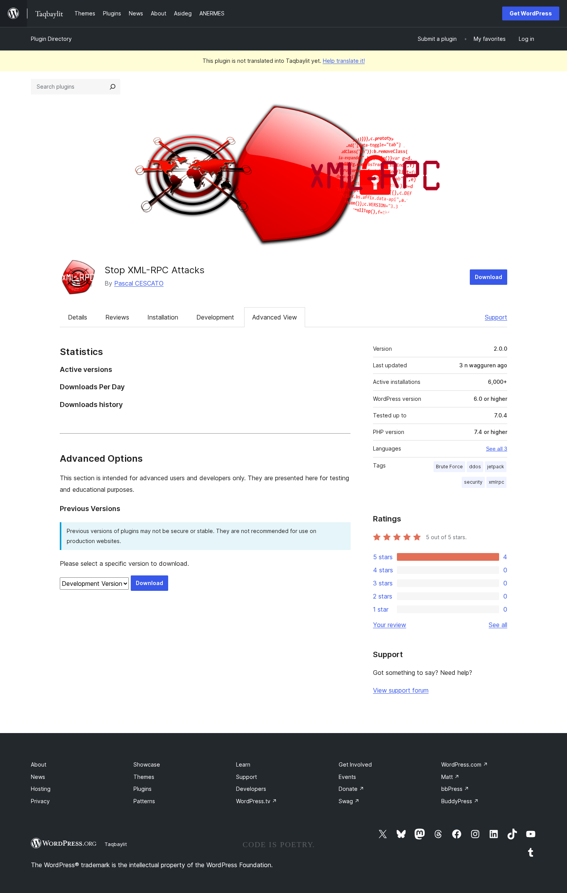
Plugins (142, 788)
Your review (389, 625)
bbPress (455, 788)
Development (215, 317)
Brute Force (449, 466)
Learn (243, 764)
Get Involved (355, 764)
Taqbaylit (116, 844)
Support (496, 317)
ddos (475, 466)
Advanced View (274, 317)
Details (77, 317)
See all (498, 625)
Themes (143, 777)
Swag (349, 801)
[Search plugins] (112, 86)
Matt (450, 777)
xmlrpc (496, 482)
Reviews (117, 317)
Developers (251, 788)
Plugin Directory (51, 38)
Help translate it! (344, 60)
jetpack (495, 466)
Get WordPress (531, 13)
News (38, 777)
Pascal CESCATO (139, 283)
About (38, 764)
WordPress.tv (256, 801)
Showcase (146, 764)
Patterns (144, 801)
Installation (162, 317)
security (473, 482)
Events (347, 777)
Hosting (41, 788)
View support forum (401, 690)
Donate (351, 788)
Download (488, 277)
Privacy (40, 801)
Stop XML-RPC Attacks (154, 270)
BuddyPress (460, 801)
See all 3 (496, 449)
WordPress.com (464, 764)
